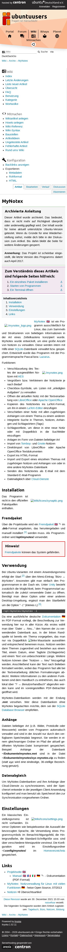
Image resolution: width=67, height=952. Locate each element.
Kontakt (14, 935)
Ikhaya (44, 31)
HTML (13, 180)
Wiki (33, 31)
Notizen (12, 892)
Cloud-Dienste (40, 479)
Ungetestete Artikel (16, 142)
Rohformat (15, 176)
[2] (23, 575)
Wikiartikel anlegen (16, 118)
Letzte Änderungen (16, 80)
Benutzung (11, 96)
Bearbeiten (32, 187)
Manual (17, 876)
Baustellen (11, 134)
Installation (15, 302)
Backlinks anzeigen (17, 165)
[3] (40, 604)
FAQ (8, 92)
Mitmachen (33, 40)
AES (21, 376)
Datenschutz (26, 935)
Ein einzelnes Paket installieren (29, 282)
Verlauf (45, 187)
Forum (22, 31)
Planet (57, 31)
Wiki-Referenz (14, 126)
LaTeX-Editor (35, 408)
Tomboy (26, 443)
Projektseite (14, 872)
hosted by (7, 2)
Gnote (41, 443)
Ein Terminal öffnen (21, 290)
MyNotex (23, 61)
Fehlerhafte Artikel (16, 146)
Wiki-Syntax (12, 130)
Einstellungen (17, 310)
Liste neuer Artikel (16, 84)
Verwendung (16, 306)
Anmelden (44, 6)
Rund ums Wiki (14, 150)
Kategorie (11, 100)
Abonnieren (59, 192)
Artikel (18, 186)
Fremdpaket (46, 524)
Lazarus (45, 357)
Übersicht (11, 88)
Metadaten (15, 173)
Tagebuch (33, 909)
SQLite (19, 349)
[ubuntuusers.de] (25, 19)
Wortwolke (11, 104)
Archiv (12, 61)
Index (8, 76)
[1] (25, 532)
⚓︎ (61, 282)
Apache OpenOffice (50, 400)
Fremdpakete (13, 552)
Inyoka (18, 921)
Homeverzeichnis (54, 851)
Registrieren (58, 6)
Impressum (40, 935)
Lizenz (5, 935)
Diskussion (59, 187)
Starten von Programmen (25, 286)
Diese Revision (12, 899)
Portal (10, 31)
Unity (52, 584)
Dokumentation (51, 616)
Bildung (60, 909)
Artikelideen (12, 138)
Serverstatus (53, 935)
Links (12, 314)
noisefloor (50, 902)
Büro (42, 909)
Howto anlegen (14, 122)
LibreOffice (25, 400)
